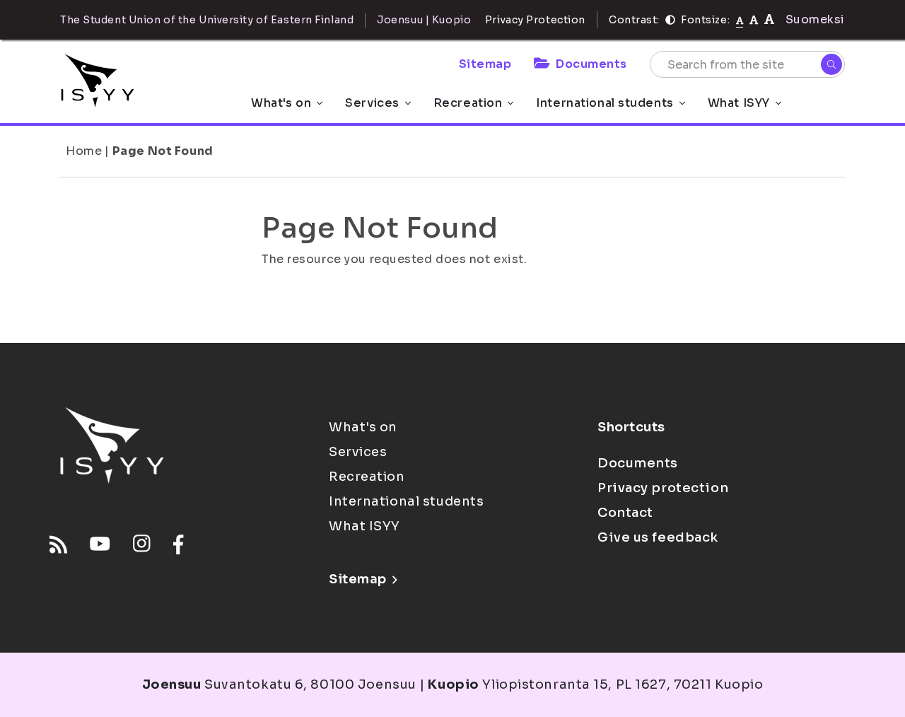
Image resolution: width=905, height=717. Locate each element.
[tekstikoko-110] (753, 19)
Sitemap (485, 64)
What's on (281, 102)
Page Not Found (163, 151)
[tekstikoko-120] (769, 19)
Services (372, 102)
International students (604, 102)
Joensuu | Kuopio (424, 19)
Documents (591, 64)
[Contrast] (670, 20)
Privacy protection (662, 488)
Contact (625, 512)
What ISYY (739, 102)
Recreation (468, 102)
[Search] (831, 64)
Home (84, 151)
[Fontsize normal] (740, 20)
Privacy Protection (535, 19)
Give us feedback (657, 537)
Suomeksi (815, 19)
